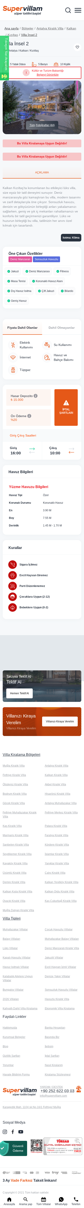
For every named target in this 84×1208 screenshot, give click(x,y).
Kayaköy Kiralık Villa (15, 863)
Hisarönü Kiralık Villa (57, 793)
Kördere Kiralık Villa (57, 844)
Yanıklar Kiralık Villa (57, 863)
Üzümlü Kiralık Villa (14, 872)
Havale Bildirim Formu (16, 1074)
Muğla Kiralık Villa (14, 765)
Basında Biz (52, 1037)
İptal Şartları (52, 1055)
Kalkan (71, 28)
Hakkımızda (10, 1027)
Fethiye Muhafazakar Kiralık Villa (20, 814)
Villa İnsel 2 (29, 35)
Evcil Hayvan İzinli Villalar (60, 967)
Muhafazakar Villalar (15, 929)
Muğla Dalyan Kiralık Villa (18, 910)
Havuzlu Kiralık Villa (57, 999)
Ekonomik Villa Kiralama (60, 1008)
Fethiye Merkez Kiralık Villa (61, 812)
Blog (5, 1046)
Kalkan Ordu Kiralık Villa (59, 891)
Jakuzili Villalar (54, 957)
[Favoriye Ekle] (77, 47)
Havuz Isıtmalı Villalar (16, 967)
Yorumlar (8, 1065)
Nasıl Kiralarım (54, 1065)
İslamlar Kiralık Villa (57, 854)
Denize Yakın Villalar (57, 976)
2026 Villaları (11, 999)
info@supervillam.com (53, 1095)
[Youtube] (21, 1132)
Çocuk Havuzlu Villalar (59, 929)
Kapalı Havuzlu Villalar (16, 957)
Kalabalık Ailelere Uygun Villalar (18, 978)
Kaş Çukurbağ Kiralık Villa (61, 900)
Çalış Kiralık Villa (55, 872)
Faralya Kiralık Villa (56, 835)
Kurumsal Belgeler (14, 1037)
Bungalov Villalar (13, 989)
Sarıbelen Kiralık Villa (16, 844)
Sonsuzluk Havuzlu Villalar (61, 989)
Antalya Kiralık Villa (50, 28)
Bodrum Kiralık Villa (15, 793)
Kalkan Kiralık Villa (56, 775)
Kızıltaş (13, 35)
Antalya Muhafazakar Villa (61, 803)
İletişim (49, 1046)
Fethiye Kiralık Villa (14, 775)
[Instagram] (5, 1132)
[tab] (42, 172)
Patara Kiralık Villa (56, 826)
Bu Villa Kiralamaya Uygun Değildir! (42, 143)
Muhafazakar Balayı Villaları (62, 938)
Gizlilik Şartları (11, 1055)
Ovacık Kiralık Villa (14, 900)
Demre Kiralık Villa (14, 882)
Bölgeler (27, 28)
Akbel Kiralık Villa (55, 784)
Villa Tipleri (12, 918)
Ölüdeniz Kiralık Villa (15, 784)
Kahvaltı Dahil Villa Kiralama (20, 1008)
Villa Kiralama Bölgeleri (21, 755)
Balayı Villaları (11, 938)
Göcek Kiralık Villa (14, 803)
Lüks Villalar (10, 948)
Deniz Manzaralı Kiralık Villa (62, 948)
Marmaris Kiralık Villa (15, 835)
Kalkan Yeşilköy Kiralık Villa (61, 882)
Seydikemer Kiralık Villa (17, 854)
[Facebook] (13, 1132)
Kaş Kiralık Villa (12, 826)
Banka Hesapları (55, 1027)
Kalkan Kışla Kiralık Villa (17, 891)
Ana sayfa (11, 28)
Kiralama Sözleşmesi (58, 1074)
